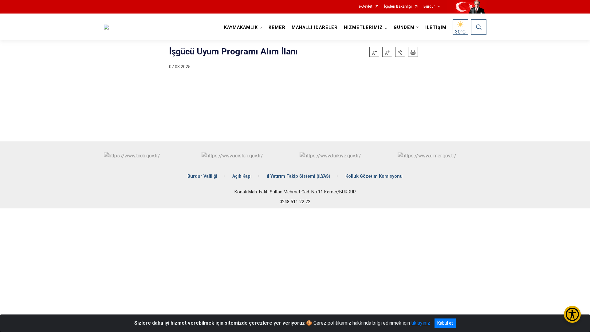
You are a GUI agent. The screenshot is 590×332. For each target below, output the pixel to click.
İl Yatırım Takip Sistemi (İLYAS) (298, 176)
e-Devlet (365, 7)
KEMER (277, 27)
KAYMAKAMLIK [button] (241, 27)
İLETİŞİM (435, 27)
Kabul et (445, 323)
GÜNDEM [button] (404, 27)
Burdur (429, 7)
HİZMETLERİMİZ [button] (363, 27)
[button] (400, 52)
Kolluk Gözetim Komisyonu (374, 176)
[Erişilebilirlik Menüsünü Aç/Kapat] (572, 314)
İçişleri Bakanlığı (398, 7)
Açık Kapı (242, 176)
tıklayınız (420, 323)
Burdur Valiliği (202, 176)
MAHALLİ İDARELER (315, 27)
